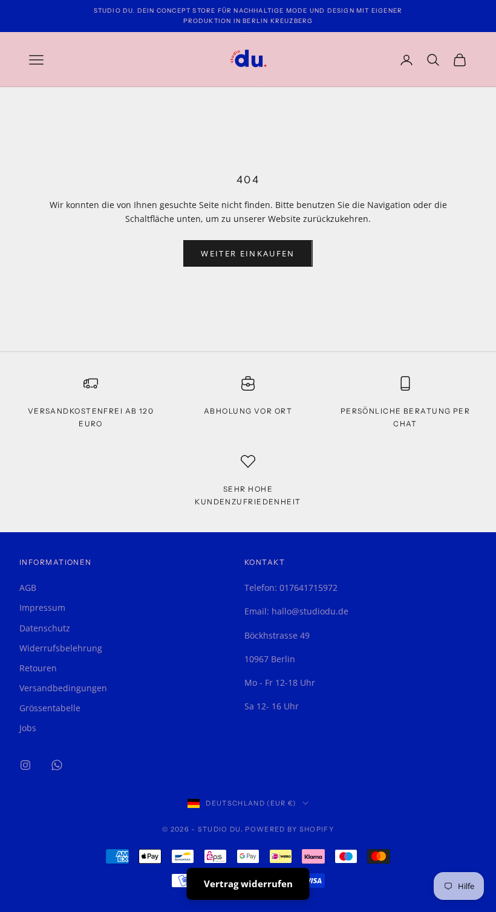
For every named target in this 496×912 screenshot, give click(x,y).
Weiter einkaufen (248, 253)
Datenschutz (44, 628)
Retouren (38, 668)
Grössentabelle (49, 708)
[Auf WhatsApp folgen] (57, 765)
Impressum (42, 607)
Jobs (27, 728)
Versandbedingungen (63, 688)
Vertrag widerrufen (248, 884)
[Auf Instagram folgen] (25, 765)
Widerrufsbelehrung (60, 648)
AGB (27, 587)
